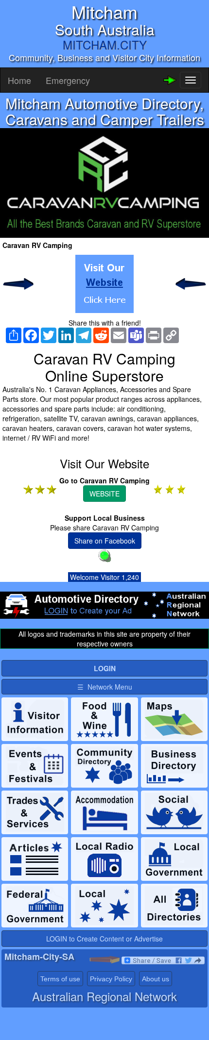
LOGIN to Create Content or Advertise (104, 938)
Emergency (68, 80)
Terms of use (60, 979)
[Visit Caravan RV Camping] (104, 284)
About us (155, 979)
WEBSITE (104, 493)
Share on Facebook (104, 540)
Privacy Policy (111, 979)
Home (19, 80)
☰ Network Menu (104, 687)
